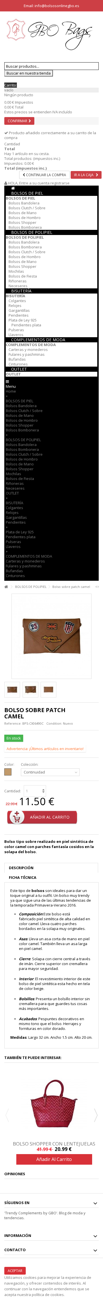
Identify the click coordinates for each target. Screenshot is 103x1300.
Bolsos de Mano (23, 212)
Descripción (21, 867)
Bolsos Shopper (22, 222)
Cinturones (18, 364)
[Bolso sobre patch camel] (12, 689)
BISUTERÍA (21, 291)
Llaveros (16, 334)
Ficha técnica (22, 877)
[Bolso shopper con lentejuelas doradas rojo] (54, 1103)
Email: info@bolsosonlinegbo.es (51, 5)
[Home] (13, 188)
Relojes (15, 305)
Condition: (54, 723)
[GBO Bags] (51, 34)
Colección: (30, 764)
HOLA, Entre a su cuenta (28, 183)
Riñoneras (18, 281)
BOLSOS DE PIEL (27, 193)
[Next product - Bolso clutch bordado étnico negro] (98, 586)
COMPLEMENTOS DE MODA (38, 339)
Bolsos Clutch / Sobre (27, 207)
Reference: (12, 723)
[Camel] (8, 772)
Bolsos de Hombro (25, 217)
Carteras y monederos (28, 349)
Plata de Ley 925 (23, 320)
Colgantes (17, 300)
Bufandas (17, 359)
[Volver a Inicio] (6, 586)
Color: (9, 764)
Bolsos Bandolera (24, 203)
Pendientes (19, 315)
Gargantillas (19, 310)
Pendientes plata (26, 324)
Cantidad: (12, 790)
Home (11, 391)
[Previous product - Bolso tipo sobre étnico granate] (96, 586)
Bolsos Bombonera (25, 227)
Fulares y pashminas (27, 354)
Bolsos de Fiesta (23, 276)
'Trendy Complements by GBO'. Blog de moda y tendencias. (45, 1215)
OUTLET (19, 369)
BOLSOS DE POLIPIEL (31, 232)
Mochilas (16, 271)
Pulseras (16, 329)
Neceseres (18, 285)
